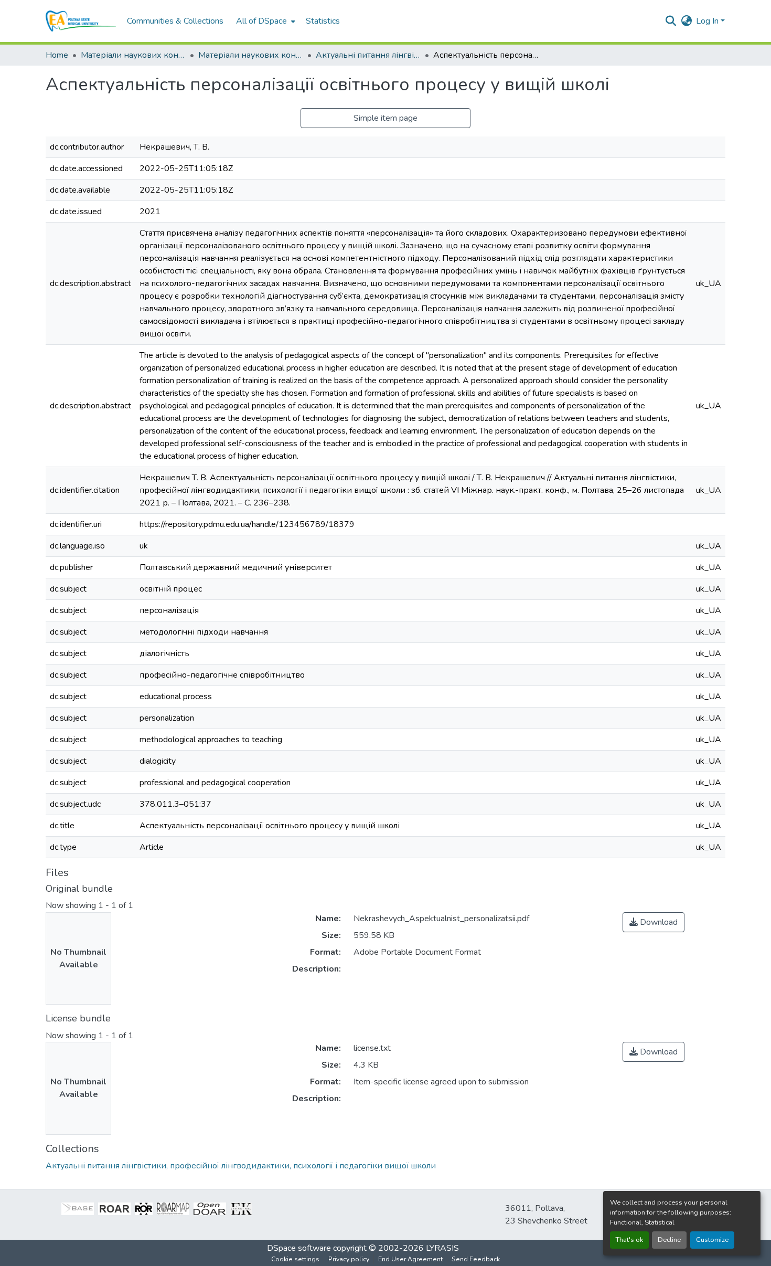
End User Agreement (410, 1259)
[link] (653, 922)
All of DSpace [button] (261, 21)
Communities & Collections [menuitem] (175, 21)
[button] (81, 20)
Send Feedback (476, 1259)
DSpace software (299, 1248)
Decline (669, 1239)
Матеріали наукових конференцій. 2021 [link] (250, 55)
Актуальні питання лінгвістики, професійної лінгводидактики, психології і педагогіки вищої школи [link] (368, 55)
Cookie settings (295, 1259)
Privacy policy (348, 1259)
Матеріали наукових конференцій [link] (133, 55)
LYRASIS (442, 1248)
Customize (712, 1239)
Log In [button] (708, 21)
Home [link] (57, 55)
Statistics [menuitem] (323, 21)
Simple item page (385, 118)
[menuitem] (264, 21)
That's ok (629, 1239)
